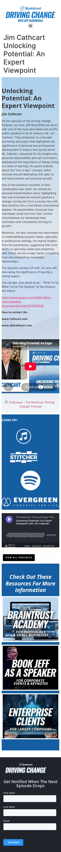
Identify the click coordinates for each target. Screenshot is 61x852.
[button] (30, 26)
